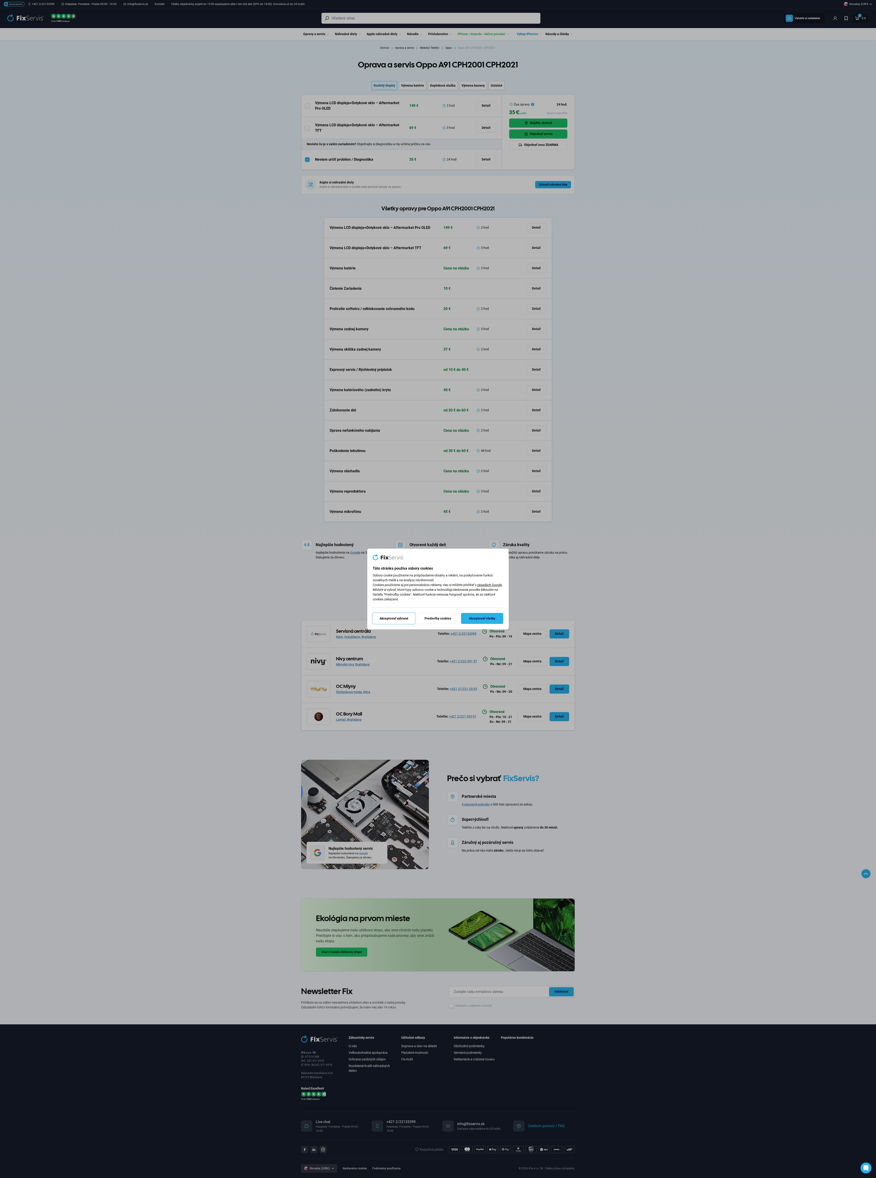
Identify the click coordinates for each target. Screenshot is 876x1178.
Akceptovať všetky (482, 618)
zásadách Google (489, 585)
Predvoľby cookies (438, 618)
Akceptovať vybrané (394, 618)
